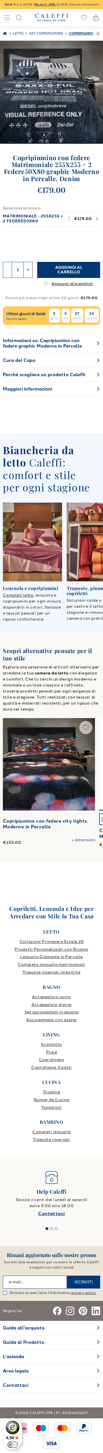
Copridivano (51, 1059)
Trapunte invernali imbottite (51, 972)
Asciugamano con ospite (51, 1019)
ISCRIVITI (83, 1282)
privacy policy (83, 1293)
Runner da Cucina (52, 1099)
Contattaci (51, 1213)
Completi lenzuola (51, 1132)
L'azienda (13, 1356)
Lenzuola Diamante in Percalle (51, 956)
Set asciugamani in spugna (52, 1012)
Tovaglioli (51, 1107)
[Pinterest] (83, 1311)
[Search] (19, 17)
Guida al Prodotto (23, 1342)
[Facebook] (57, 1311)
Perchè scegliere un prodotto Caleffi (44, 374)
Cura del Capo (19, 360)
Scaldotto (51, 1044)
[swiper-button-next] (98, 33)
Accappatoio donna (51, 1004)
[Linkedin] (96, 1311)
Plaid (51, 1052)
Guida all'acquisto (24, 1328)
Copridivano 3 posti (51, 1067)
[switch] (12, 1445)
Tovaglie (51, 1092)
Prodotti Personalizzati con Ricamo (51, 949)
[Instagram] (70, 1311)
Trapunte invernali (51, 1139)
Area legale (16, 1371)
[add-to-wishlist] (85, 727)
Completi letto (18, 595)
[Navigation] (7, 17)
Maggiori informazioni (27, 389)
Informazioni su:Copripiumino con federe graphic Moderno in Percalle (42, 343)
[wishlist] (84, 17)
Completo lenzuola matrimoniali (51, 964)
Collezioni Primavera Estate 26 (51, 941)
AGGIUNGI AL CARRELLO (68, 269)
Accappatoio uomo (51, 997)
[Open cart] (96, 17)
